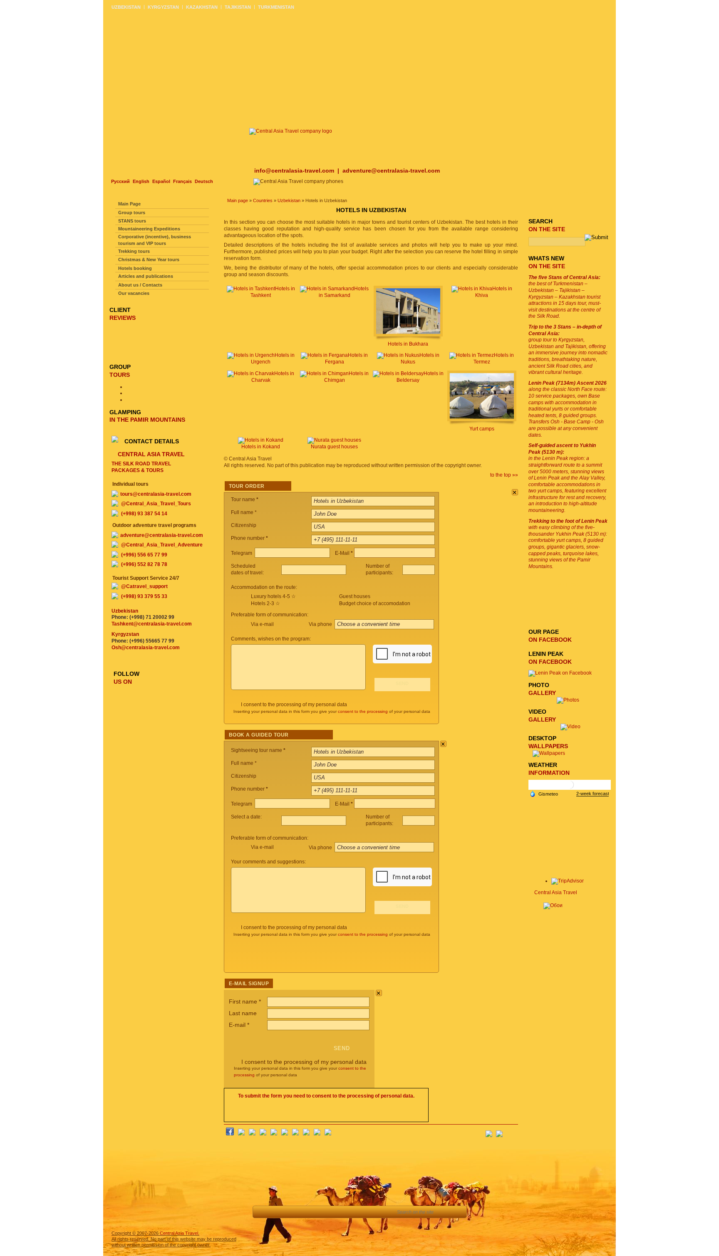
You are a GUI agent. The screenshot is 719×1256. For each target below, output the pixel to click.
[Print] (357, 1211)
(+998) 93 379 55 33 (144, 596)
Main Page (129, 203)
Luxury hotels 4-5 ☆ (273, 596)
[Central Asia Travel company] (290, 131)
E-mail (239, 1024)
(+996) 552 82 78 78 (144, 564)
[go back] (263, 1211)
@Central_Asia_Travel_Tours (156, 504)
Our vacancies (133, 293)
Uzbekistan (289, 200)
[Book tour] (379, 1211)
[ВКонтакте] (241, 1134)
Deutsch (204, 181)
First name (245, 1001)
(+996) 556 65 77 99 (144, 555)
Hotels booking (135, 268)
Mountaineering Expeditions (149, 228)
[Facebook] (230, 1134)
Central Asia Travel (555, 892)
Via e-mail (262, 624)
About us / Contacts (140, 284)
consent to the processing (363, 711)
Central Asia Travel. (179, 1233)
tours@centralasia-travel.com (155, 494)
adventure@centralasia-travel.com (391, 170)
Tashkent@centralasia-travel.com (152, 624)
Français (182, 181)
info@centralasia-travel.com (295, 170)
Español (161, 181)
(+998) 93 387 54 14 (144, 514)
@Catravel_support (144, 586)
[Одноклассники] (263, 1134)
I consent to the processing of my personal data (294, 704)
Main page (237, 200)
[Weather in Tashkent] (570, 788)
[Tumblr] (317, 1134)
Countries (263, 200)
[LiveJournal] (284, 1134)
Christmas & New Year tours (148, 259)
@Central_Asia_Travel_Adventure (162, 545)
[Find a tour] (319, 1211)
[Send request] (338, 1211)
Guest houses (354, 596)
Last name (243, 1013)
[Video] (570, 726)
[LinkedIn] (306, 1134)
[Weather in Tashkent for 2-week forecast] (592, 793)
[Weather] (544, 793)
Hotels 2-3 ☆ (265, 603)
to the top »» (504, 475)
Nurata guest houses (334, 447)
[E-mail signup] (511, 1131)
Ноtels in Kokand (260, 447)
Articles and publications (145, 276)
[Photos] (570, 700)
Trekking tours (134, 251)
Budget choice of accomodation (374, 603)
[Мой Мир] (252, 1134)
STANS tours (132, 220)
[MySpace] (328, 1134)
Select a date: (247, 817)
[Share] (301, 1211)
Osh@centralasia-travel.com (146, 647)
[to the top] (282, 1211)
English (141, 181)
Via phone (321, 624)
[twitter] (274, 1134)
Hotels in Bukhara (408, 344)
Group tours (131, 212)
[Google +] (295, 1134)
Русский (120, 181)
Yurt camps (481, 429)
